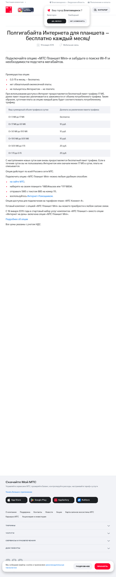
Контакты (38, 512)
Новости (49, 512)
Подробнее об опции (17, 219)
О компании (11, 512)
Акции (59, 512)
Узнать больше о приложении (19, 492)
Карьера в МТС (12, 516)
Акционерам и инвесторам (34, 516)
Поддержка (25, 512)
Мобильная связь (71, 45)
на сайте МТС (17, 181)
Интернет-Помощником (40, 196)
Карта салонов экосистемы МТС (79, 512)
